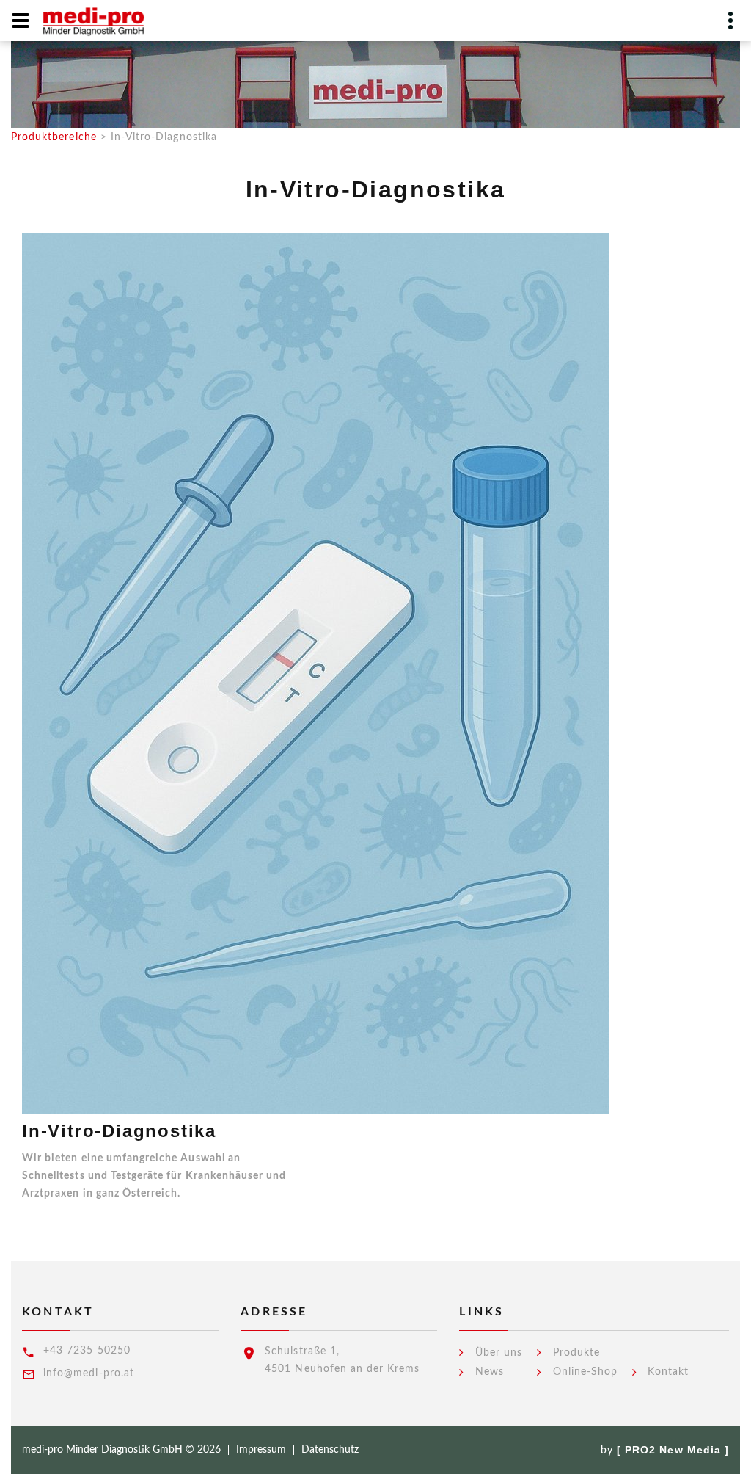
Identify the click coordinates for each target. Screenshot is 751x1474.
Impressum (261, 1450)
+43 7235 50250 (87, 1351)
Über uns (498, 1353)
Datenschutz (330, 1450)
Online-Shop (585, 1372)
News (489, 1372)
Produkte (576, 1353)
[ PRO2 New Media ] (673, 1450)
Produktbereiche (54, 137)
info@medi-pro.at (88, 1373)
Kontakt (668, 1372)
